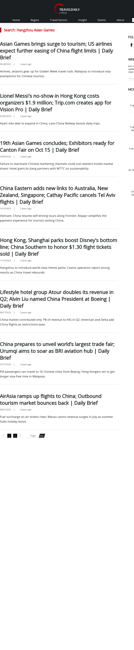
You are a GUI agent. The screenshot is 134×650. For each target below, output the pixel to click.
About (120, 20)
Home (16, 20)
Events (102, 20)
